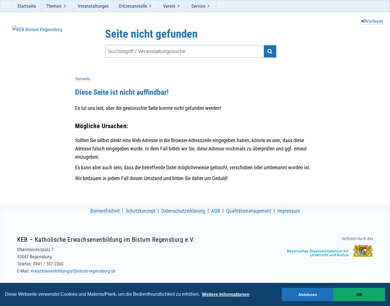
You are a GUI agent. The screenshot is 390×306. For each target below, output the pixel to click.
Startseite (26, 6)
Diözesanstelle (133, 6)
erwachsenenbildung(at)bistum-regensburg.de (73, 271)
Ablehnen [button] (307, 294)
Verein (169, 6)
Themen (53, 6)
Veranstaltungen (93, 6)
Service (198, 6)
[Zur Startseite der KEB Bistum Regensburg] (43, 43)
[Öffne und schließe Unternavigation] (65, 6)
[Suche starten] (270, 51)
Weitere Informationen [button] (226, 294)
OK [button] (359, 294)
